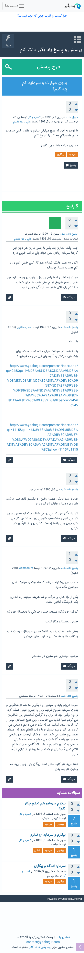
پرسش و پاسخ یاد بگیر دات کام (51, 50)
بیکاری (60, 154)
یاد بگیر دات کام (40, 947)
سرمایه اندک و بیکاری (50, 866)
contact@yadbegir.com (43, 942)
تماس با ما (63, 937)
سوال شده (72, 117)
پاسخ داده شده (69, 234)
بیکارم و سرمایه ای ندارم (48, 835)
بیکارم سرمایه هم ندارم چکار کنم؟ (45, 806)
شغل (37, 850)
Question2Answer (71, 899)
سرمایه (72, 154)
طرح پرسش (48, 67)
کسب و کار (34, 117)
